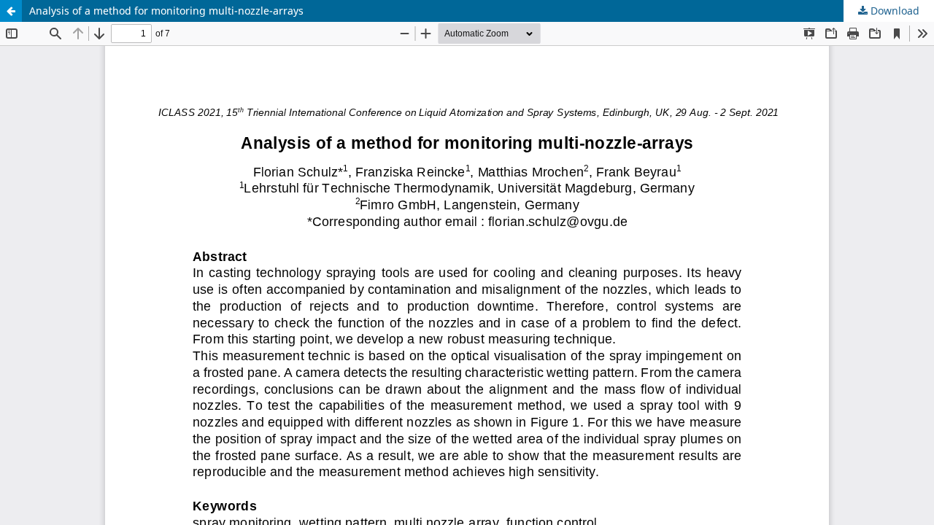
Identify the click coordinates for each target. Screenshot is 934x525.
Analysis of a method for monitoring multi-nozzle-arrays (166, 11)
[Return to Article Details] (11, 11)
